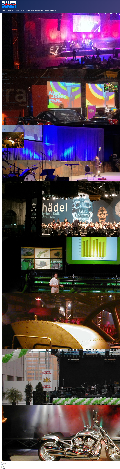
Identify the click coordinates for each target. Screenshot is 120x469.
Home (3, 10)
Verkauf (17, 10)
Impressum (53, 10)
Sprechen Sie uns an (7, 120)
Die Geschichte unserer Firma (10, 129)
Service (22, 10)
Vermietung (10, 10)
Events (28, 10)
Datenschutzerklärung (37, 10)
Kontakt (47, 10)
